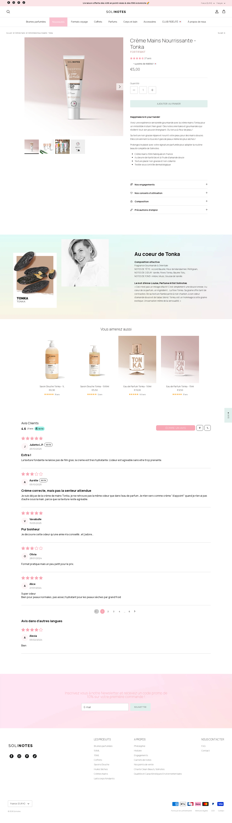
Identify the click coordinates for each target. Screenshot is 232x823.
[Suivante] (119, 86)
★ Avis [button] (228, 415)
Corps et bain (130, 21)
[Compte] (216, 12)
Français (220, 3)
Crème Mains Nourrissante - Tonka (40, 33)
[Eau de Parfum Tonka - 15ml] (180, 359)
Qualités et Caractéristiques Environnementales (158, 773)
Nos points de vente (144, 764)
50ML (97, 750)
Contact (205, 750)
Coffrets (98, 21)
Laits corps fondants (104, 778)
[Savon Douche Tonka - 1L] (52, 359)
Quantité (134, 83)
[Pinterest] (18, 2)
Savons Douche (101, 764)
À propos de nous (197, 21)
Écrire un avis (176, 428)
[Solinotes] (116, 11)
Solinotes (17, 811)
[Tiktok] (23, 2)
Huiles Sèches (101, 769)
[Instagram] (13, 2)
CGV (213, 810)
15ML (96, 755)
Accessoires (150, 21)
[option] (73, 86)
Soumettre (140, 707)
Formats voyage (79, 21)
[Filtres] (199, 428)
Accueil (9, 33)
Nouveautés (58, 22)
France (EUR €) (206, 3)
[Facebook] (8, 2)
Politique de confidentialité (181, 810)
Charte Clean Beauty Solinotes (149, 769)
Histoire (138, 750)
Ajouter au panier (169, 103)
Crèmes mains (20, 33)
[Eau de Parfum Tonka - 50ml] (137, 359)
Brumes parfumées (36, 21)
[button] (137, 58)
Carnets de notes (142, 759)
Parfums (112, 21)
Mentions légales (201, 810)
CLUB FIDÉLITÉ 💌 (171, 21)
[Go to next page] (135, 611)
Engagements (141, 755)
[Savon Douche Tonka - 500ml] (94, 359)
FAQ (203, 745)
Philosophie (139, 745)
